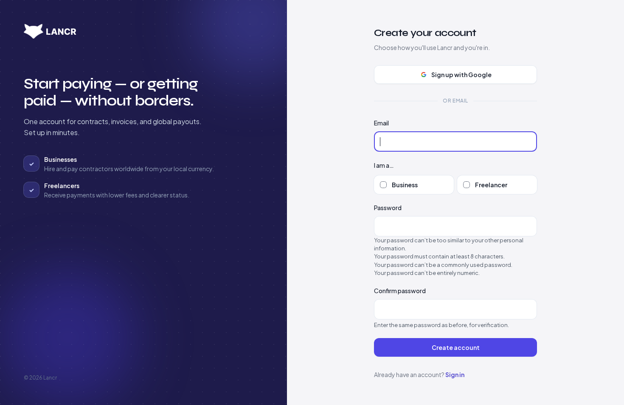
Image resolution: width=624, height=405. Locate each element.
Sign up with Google (461, 74)
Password (388, 207)
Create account (456, 347)
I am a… (384, 165)
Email (381, 123)
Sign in (454, 374)
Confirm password (400, 290)
